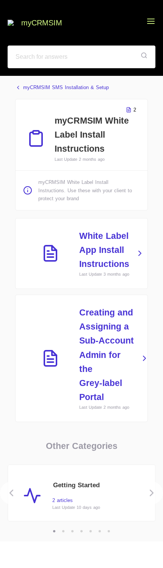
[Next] (151, 493)
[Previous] (11, 493)
